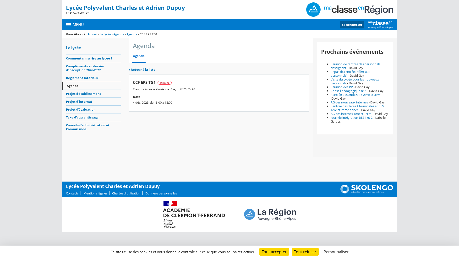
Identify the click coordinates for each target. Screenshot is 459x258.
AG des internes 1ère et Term (351, 114)
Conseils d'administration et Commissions (87, 127)
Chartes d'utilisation (126, 193)
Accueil (92, 34)
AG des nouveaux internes (349, 102)
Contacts (72, 193)
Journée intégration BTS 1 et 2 (351, 117)
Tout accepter (274, 251)
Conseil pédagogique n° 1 (349, 91)
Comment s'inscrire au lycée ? (89, 58)
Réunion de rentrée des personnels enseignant (355, 66)
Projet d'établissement (83, 93)
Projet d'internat (79, 101)
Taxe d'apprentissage (82, 117)
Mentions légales (95, 193)
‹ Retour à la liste (142, 69)
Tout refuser (305, 251)
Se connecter (352, 24)
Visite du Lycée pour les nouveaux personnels (355, 81)
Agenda (118, 34)
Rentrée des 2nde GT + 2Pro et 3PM (356, 94)
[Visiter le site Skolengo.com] (366, 192)
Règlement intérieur (82, 78)
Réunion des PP (342, 87)
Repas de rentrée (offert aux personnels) (350, 74)
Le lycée (105, 34)
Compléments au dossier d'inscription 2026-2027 (85, 68)
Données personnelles (161, 193)
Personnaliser (336, 251)
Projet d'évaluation (81, 109)
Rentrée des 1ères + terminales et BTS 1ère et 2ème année (357, 108)
